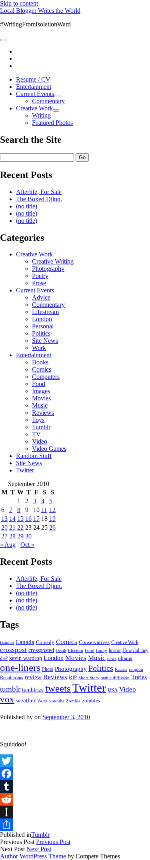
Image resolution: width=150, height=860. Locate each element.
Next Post (38, 849)
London (42, 319)
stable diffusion (115, 677)
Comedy (45, 642)
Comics (41, 369)
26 (52, 527)
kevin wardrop (25, 658)
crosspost (13, 650)
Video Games (49, 448)
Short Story (89, 677)
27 (4, 536)
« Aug (8, 544)
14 (12, 518)
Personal (43, 326)
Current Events (35, 93)
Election (75, 650)
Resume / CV (33, 79)
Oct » (27, 544)
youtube (56, 700)
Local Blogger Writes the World (40, 10)
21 (12, 527)
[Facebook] (75, 773)
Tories (139, 677)
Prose (39, 283)
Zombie (73, 700)
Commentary (48, 101)
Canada (25, 642)
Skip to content (19, 3)
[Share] (75, 824)
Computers (46, 376)
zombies (91, 701)
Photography (48, 268)
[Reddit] (75, 799)
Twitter (25, 470)
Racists (121, 669)
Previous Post (53, 841)
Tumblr (41, 427)
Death (61, 650)
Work (39, 347)
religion (136, 669)
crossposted (41, 650)
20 (4, 527)
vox (7, 699)
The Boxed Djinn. (39, 199)
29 (20, 536)
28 (12, 536)
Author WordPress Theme (33, 856)
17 (36, 518)
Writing (41, 115)
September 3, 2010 (66, 717)
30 (28, 536)
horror (115, 650)
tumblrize (33, 689)
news (111, 658)
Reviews (43, 412)
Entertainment (33, 86)
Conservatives (94, 642)
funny (101, 650)
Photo (47, 669)
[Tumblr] (75, 786)
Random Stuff (34, 455)
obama (125, 658)
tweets (58, 688)
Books (40, 362)
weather (26, 700)
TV (36, 434)
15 (20, 518)
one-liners (20, 667)
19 (52, 518)
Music (40, 405)
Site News (45, 340)
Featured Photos (52, 122)
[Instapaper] (75, 812)
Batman (7, 642)
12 (52, 509)
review (33, 677)
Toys (38, 419)
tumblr (10, 689)
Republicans (11, 677)
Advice (41, 297)
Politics (41, 333)
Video (39, 441)
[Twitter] (75, 760)
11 (44, 509)
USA (113, 690)
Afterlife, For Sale (39, 191)
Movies (41, 398)
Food (38, 383)
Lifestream (45, 311)
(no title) (26, 206)
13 (4, 518)
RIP (73, 677)
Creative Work (34, 108)
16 (28, 518)
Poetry (40, 275)
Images (41, 391)
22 (20, 527)
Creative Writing (53, 261)
